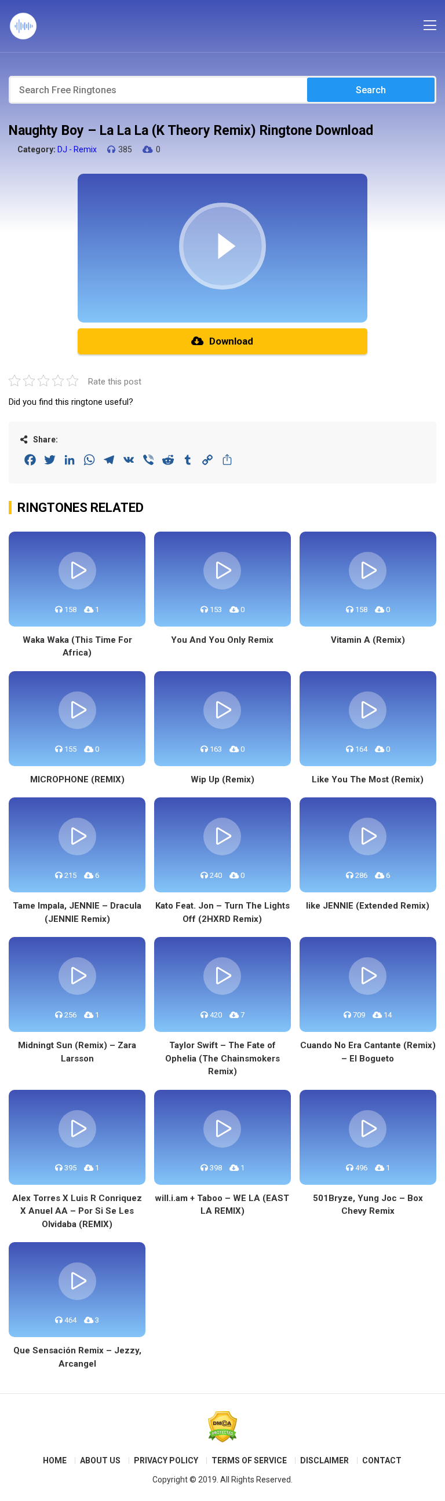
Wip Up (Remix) (222, 779)
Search (371, 90)
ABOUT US (100, 1460)
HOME (55, 1460)
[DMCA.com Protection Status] (222, 1427)
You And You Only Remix (222, 640)
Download (231, 341)
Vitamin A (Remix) (368, 640)
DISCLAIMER (324, 1460)
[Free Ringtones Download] (23, 26)
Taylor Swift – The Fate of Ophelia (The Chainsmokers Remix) (222, 1058)
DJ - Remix (77, 149)
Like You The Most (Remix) (368, 779)
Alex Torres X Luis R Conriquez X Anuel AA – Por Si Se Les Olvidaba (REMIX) (77, 1211)
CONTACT (382, 1460)
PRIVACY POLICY (166, 1460)
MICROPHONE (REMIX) (77, 779)
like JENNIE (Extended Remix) (367, 905)
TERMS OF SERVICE (249, 1460)
